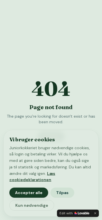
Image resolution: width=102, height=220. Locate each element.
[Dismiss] (95, 213)
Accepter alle (28, 192)
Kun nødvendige (31, 205)
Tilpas (62, 192)
